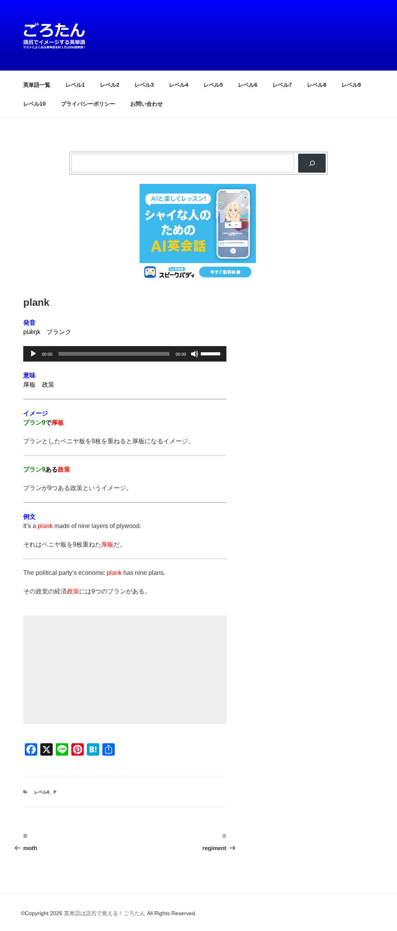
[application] (124, 354)
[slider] (212, 353)
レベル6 (247, 85)
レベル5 (213, 85)
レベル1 (75, 85)
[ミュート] (194, 354)
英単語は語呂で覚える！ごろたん (104, 913)
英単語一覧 (36, 85)
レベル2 (109, 85)
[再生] (33, 354)
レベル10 (34, 104)
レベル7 (282, 85)
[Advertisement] (124, 670)
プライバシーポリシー (88, 104)
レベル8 (316, 85)
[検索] (312, 163)
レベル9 (351, 85)
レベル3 (144, 85)
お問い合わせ (146, 104)
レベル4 (178, 85)
